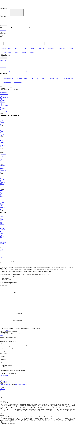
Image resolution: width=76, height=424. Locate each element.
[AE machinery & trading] (3, 377)
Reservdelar (3, 84)
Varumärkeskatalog (24, 384)
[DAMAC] (44, 377)
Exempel (1, 335)
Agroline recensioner (18, 384)
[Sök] (17, 12)
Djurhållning (3, 67)
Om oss (1, 381)
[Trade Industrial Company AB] (30, 377)
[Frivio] (50, 377)
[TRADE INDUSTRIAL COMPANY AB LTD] (37, 377)
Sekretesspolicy (7, 384)
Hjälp (3, 381)
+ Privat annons (2, 330)
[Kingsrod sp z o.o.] (10, 377)
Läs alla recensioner (3, 241)
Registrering (2, 371)
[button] (38, 21)
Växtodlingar (3, 60)
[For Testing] (71, 377)
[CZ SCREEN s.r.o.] (23, 377)
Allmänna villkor (2, 384)
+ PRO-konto (7, 330)
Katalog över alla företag (4, 375)
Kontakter (5, 381)
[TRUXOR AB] (57, 377)
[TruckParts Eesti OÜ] (17, 377)
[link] (38, 54)
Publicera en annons (3, 57)
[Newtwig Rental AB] (64, 377)
